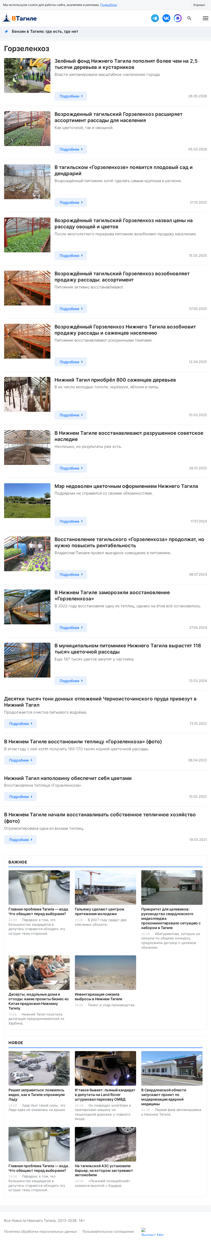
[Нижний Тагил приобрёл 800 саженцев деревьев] (27, 398)
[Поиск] (189, 18)
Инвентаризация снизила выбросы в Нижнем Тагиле (98, 996)
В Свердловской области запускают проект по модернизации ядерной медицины (163, 1097)
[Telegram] (155, 18)
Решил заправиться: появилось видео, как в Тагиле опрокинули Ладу (36, 1094)
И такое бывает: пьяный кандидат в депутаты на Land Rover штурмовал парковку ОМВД (105, 1094)
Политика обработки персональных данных (40, 1231)
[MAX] (177, 18)
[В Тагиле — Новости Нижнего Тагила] (72, 18)
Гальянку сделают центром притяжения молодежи (99, 911)
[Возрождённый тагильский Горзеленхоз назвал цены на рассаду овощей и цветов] (27, 238)
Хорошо (199, 5)
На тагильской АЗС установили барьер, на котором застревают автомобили (104, 1170)
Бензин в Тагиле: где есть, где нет (45, 31)
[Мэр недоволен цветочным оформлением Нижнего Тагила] (27, 504)
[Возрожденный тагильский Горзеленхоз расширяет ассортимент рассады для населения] (27, 132)
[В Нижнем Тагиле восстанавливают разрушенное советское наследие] (27, 451)
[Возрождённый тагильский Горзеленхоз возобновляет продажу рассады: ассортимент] (27, 292)
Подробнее (108, 5)
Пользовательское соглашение (108, 1231)
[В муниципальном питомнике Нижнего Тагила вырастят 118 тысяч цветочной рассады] (27, 664)
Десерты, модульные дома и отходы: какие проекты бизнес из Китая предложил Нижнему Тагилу (38, 1001)
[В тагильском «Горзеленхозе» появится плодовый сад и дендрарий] (27, 185)
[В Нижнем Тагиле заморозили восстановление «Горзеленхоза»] (27, 611)
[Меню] (205, 18)
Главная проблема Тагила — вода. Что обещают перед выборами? (38, 911)
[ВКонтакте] (166, 18)
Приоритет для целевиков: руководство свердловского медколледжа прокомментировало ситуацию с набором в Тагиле (171, 918)
